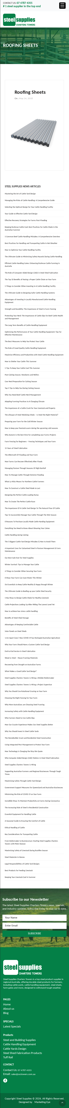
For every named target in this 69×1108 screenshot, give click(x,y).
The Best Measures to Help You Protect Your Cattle (24, 342)
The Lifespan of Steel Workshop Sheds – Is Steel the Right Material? (31, 415)
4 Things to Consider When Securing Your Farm (23, 571)
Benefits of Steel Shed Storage (17, 618)
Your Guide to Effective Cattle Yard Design (21, 214)
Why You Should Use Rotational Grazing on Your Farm (26, 691)
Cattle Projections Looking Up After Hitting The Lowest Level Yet (30, 605)
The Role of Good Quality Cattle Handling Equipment (25, 348)
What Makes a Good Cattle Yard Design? (21, 671)
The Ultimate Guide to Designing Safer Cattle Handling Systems (30, 293)
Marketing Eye (42, 1102)
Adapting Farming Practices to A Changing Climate (24, 402)
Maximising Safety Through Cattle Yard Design (23, 781)
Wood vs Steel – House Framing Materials (21, 658)
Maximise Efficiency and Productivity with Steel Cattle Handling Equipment (34, 355)
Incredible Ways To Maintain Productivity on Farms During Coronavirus (32, 801)
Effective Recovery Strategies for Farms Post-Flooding (26, 220)
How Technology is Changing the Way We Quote (24, 751)
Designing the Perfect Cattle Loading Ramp (22, 495)
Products (8, 1035)
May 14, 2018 (26, 98)
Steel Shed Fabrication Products (22, 1053)
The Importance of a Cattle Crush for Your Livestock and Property (30, 408)
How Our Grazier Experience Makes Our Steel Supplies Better (29, 725)
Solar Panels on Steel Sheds (15, 631)
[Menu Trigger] (62, 5)
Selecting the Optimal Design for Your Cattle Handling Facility (29, 207)
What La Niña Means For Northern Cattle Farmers (24, 482)
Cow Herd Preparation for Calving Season (21, 382)
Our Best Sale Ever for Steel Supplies (19, 558)
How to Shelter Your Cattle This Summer (20, 362)
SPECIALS (8, 1021)
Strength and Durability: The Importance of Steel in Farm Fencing (30, 309)
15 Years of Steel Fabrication (16, 448)
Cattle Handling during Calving (16, 535)
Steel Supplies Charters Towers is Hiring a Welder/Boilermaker (29, 678)
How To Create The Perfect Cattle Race (20, 502)
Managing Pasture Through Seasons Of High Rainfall (25, 468)
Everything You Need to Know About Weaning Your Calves (27, 528)
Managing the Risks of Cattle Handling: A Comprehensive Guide (30, 200)
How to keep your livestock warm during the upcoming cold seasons (31, 428)
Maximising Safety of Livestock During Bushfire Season (26, 851)
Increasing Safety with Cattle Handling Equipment (24, 711)
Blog (6, 1013)
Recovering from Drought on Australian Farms (23, 665)
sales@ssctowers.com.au (23, 1074)
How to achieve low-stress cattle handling (21, 611)
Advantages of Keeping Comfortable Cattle (21, 625)
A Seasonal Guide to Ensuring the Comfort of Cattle (25, 821)
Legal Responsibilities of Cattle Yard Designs (22, 864)
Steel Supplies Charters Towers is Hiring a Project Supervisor (28, 685)
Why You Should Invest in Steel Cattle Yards (22, 731)
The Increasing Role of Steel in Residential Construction (26, 808)
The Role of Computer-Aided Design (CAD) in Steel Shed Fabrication (31, 273)
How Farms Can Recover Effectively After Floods (23, 462)
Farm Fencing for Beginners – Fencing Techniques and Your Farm (30, 442)
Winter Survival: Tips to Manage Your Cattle (22, 565)
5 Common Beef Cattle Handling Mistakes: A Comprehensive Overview (32, 237)
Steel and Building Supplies (19, 1040)
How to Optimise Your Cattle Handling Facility (23, 250)
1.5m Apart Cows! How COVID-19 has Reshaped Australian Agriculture (32, 638)
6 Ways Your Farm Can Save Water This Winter (23, 578)
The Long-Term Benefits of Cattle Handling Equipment (26, 325)
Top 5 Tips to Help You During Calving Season (22, 388)
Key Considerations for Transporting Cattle (21, 834)
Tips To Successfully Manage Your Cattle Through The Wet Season (30, 515)
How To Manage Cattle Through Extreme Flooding (24, 475)
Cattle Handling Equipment (19, 1044)
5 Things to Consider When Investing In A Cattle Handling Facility (30, 286)
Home (7, 1004)
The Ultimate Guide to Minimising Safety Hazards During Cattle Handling (33, 257)
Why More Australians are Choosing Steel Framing (24, 705)
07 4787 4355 (25, 1070)
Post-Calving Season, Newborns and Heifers (22, 375)
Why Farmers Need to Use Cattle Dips (20, 718)
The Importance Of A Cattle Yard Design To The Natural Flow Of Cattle (32, 508)
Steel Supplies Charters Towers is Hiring (20, 765)
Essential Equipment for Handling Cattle (20, 814)
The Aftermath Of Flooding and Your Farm (21, 455)
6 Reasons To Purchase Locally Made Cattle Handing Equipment (29, 522)
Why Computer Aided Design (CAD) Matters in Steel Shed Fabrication (32, 758)
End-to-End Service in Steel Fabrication (20, 651)
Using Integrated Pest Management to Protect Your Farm (27, 745)
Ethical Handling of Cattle (15, 828)
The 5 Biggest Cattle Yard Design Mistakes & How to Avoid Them (30, 542)
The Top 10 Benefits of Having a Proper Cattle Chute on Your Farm (30, 280)
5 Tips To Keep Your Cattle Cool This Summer (22, 368)
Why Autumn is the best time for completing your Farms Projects (30, 435)
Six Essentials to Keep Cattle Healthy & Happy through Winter (29, 585)
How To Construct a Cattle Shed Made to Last (22, 488)
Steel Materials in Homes (15, 857)
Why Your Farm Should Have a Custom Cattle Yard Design (27, 645)
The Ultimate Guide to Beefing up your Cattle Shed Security (28, 591)
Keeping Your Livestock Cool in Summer (20, 877)
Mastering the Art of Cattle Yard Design (20, 194)
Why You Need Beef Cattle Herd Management (23, 395)
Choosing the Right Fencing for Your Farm (21, 698)
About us (8, 1008)
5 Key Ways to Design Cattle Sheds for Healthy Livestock (27, 598)
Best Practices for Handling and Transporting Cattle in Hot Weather (31, 243)
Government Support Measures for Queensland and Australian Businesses (34, 788)
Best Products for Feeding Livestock (19, 871)
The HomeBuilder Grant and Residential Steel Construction (28, 738)
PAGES (6, 999)
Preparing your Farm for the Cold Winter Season (24, 422)
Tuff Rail (8, 1057)
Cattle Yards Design (14, 1048)
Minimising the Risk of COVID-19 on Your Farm (23, 794)
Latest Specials (12, 1026)
